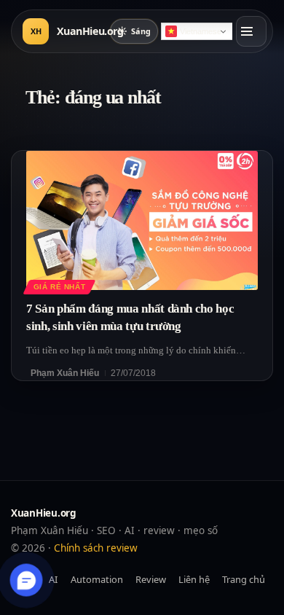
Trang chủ (243, 579)
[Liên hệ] (26, 580)
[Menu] (251, 31)
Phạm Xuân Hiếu (65, 373)
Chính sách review (96, 548)
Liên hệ (194, 579)
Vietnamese (200, 31)
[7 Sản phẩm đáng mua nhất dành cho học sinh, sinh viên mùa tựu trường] (142, 220)
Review (150, 579)
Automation (97, 579)
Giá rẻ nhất (59, 287)
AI (53, 579)
